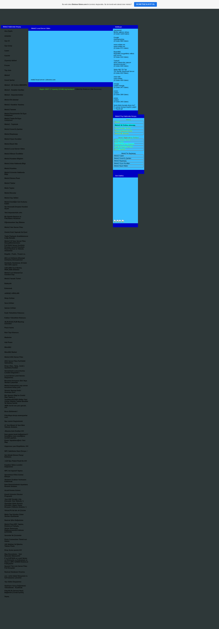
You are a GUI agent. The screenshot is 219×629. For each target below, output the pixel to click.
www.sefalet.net (119, 44)
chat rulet (117, 77)
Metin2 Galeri (119, 156)
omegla (116, 84)
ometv (116, 91)
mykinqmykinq (119, 39)
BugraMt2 (117, 52)
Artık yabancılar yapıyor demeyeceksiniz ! (122, 63)
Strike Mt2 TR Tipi (120, 69)
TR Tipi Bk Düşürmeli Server (124, 71)
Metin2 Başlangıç (120, 161)
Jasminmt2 (118, 30)
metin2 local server (38, 80)
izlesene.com (50, 80)
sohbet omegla (119, 86)
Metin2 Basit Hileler (121, 166)
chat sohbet (118, 78)
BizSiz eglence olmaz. (121, 32)
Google (116, 37)
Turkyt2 (116, 61)
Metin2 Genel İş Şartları (122, 158)
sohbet (116, 93)
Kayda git (119, 109)
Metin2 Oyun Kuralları (122, 163)
